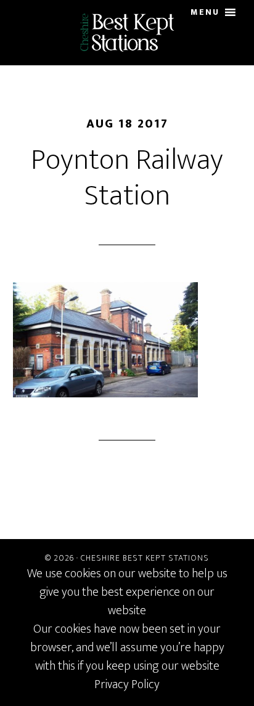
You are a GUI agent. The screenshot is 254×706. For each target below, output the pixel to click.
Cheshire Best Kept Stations (145, 558)
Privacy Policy (127, 684)
